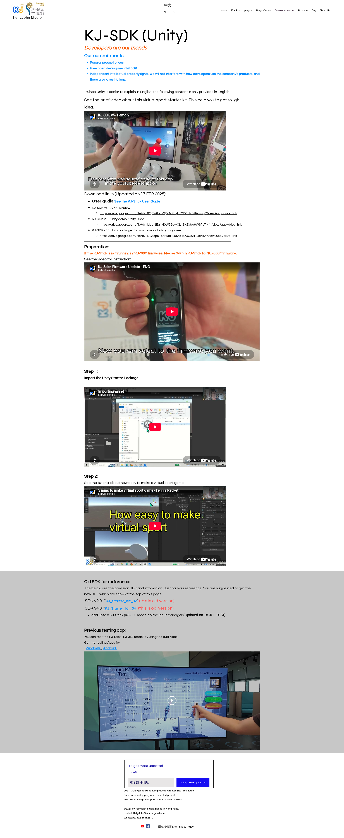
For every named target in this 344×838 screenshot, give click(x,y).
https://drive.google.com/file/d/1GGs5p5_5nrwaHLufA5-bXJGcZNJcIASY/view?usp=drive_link (168, 236)
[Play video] (172, 700)
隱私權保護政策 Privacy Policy (176, 826)
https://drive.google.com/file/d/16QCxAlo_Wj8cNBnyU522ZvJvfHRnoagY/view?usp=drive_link (168, 213)
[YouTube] (142, 826)
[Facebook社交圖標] (148, 826)
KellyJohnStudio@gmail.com (149, 813)
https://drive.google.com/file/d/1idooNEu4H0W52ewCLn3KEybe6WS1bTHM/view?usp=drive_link (171, 224)
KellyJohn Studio (27, 17)
